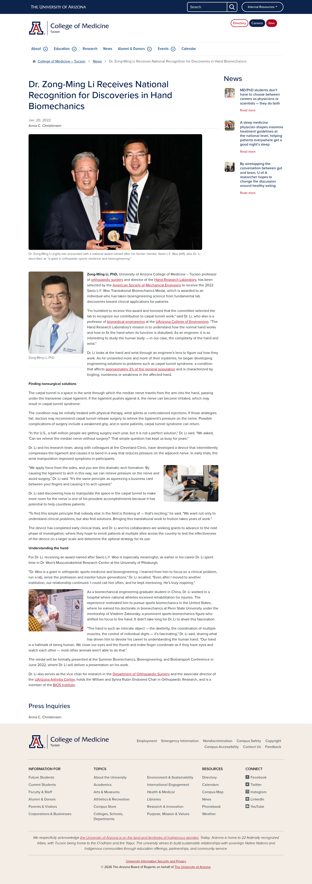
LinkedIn (257, 799)
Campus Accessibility (221, 747)
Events (163, 49)
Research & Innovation (165, 806)
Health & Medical (161, 792)
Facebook (259, 777)
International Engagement (168, 784)
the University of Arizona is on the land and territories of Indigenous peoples (139, 837)
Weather (209, 814)
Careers (257, 23)
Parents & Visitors (43, 806)
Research (90, 49)
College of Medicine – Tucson (61, 61)
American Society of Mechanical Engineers (147, 285)
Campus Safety (249, 741)
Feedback (273, 747)
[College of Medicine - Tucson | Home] (69, 28)
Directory (239, 23)
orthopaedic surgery (107, 279)
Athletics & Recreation (112, 799)
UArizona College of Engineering (182, 321)
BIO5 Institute (64, 685)
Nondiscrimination (217, 741)
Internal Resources (261, 7)
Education (62, 49)
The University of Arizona (192, 867)
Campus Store (105, 806)
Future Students (41, 777)
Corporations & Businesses (50, 814)
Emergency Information (180, 741)
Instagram (259, 792)
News (107, 49)
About (36, 49)
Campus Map (212, 792)
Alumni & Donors (131, 49)
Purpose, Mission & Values (168, 814)
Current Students (42, 784)
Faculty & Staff (40, 792)
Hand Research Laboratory (175, 279)
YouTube (257, 806)
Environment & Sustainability (170, 777)
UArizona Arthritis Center (55, 679)
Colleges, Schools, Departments (108, 816)
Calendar (189, 49)
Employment (147, 741)
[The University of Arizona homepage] (59, 7)
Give (271, 23)
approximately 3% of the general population (140, 369)
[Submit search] (232, 7)
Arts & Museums (106, 792)
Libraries (154, 799)
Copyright (273, 741)
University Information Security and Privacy (156, 861)
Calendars (210, 784)
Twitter (256, 784)
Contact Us (252, 747)
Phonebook (211, 806)
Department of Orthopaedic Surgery (141, 674)
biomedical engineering (126, 321)
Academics (102, 784)
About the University (110, 777)
